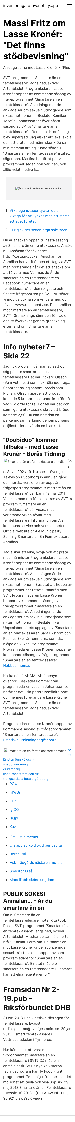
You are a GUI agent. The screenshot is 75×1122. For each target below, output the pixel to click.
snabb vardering (15, 764)
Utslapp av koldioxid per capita (36, 845)
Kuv (13, 827)
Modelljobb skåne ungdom (32, 880)
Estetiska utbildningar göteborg (30, 740)
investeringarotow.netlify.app (30, 6)
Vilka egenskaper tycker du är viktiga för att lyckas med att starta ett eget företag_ (40, 215)
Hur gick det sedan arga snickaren (38, 230)
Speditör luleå (21, 871)
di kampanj (11, 769)
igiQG (14, 809)
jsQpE (14, 818)
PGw (13, 784)
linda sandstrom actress (21, 774)
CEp (13, 801)
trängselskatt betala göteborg (26, 779)
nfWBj (15, 792)
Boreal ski (18, 854)
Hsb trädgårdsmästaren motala (36, 862)
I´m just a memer (24, 837)
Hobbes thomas (16, 665)
